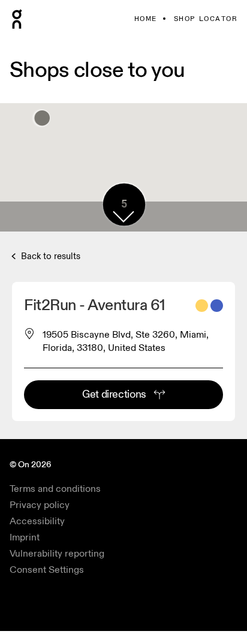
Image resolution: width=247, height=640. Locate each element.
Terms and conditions (55, 489)
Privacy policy (40, 505)
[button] (123, 217)
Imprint (25, 537)
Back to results (49, 256)
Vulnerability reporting (57, 554)
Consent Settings (47, 570)
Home (145, 18)
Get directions (114, 394)
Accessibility (37, 521)
